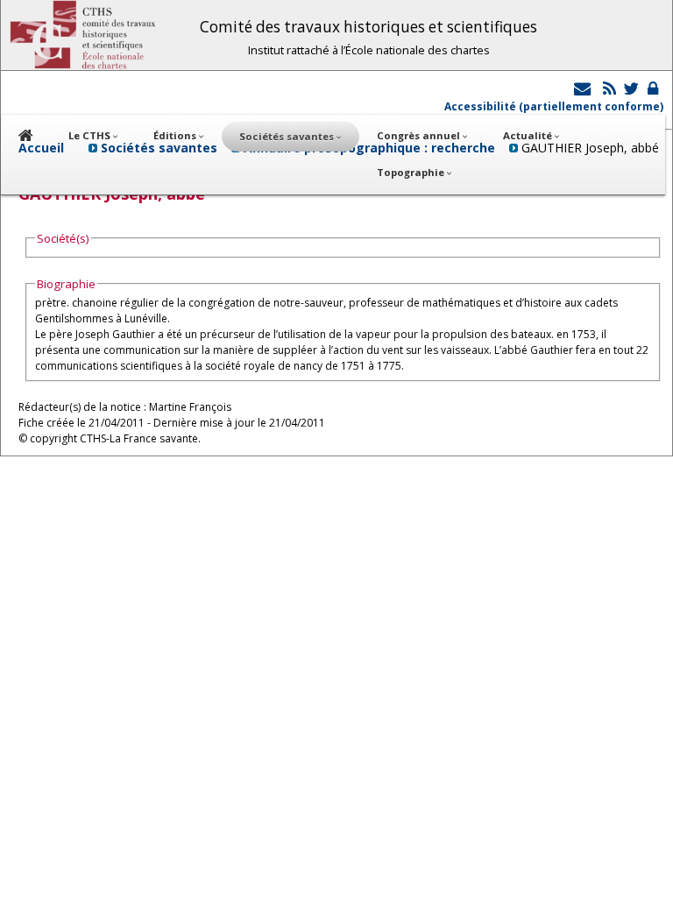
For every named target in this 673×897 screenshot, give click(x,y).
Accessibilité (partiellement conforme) (553, 106)
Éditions (176, 135)
